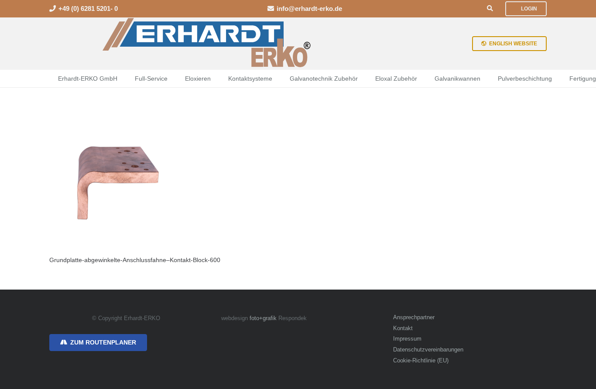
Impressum (407, 339)
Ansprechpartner (414, 317)
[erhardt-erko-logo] (207, 43)
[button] (490, 8)
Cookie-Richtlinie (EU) (421, 361)
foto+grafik (263, 318)
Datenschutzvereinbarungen (428, 350)
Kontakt (403, 328)
